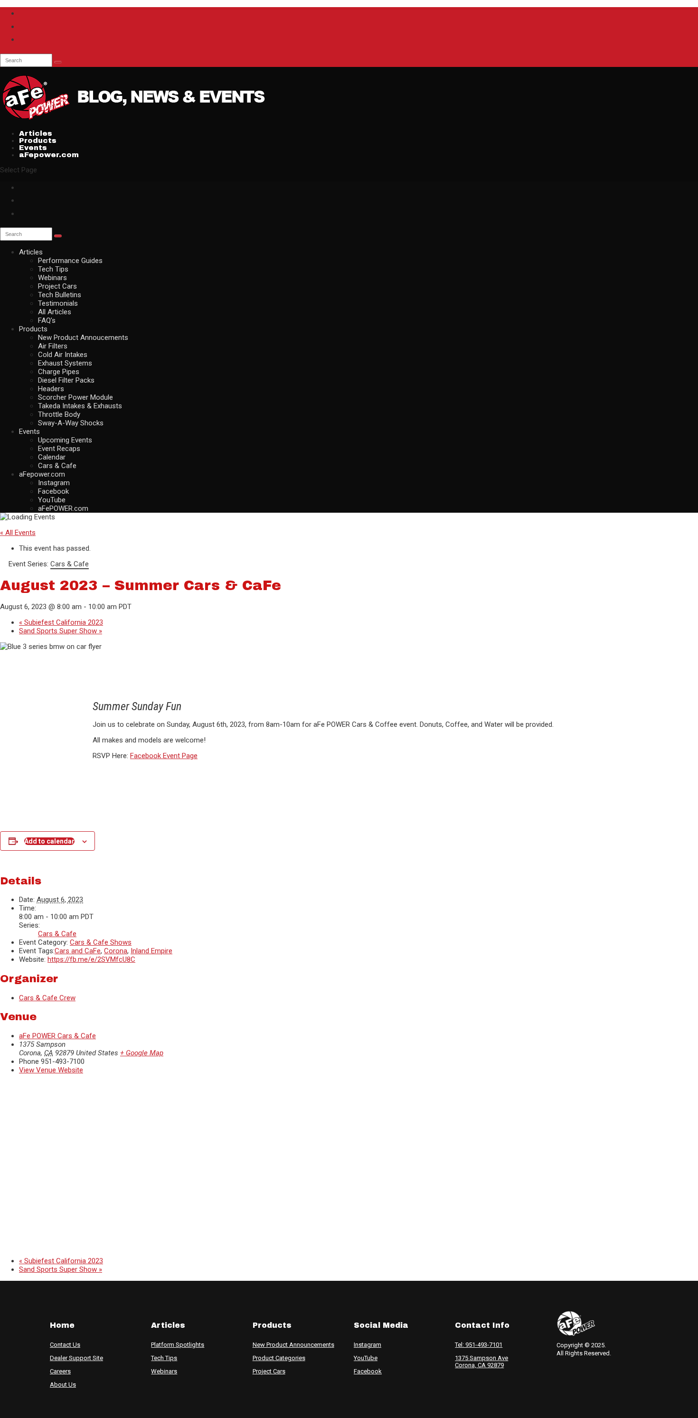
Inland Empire (151, 951)
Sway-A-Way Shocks (71, 423)
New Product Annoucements (83, 337)
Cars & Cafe (57, 465)
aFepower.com (49, 155)
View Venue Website (51, 1070)
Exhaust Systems (65, 363)
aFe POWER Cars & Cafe (57, 1036)
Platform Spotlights (177, 1344)
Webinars (52, 277)
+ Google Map (141, 1053)
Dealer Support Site (76, 1358)
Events (29, 431)
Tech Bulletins (59, 295)
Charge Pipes (58, 371)
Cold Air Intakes (62, 354)
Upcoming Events (65, 440)
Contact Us (65, 1344)
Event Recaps (59, 448)
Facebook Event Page (164, 755)
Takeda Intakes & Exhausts (80, 406)
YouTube (52, 500)
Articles (31, 252)
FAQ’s (47, 320)
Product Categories (279, 1358)
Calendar (52, 457)
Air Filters (52, 346)
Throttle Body (59, 414)
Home (62, 1325)
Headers (51, 389)
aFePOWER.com (63, 508)
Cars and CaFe (78, 951)
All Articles (54, 312)
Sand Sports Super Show (60, 631)
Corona (115, 951)
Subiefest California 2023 (61, 622)
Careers (60, 1371)
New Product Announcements (293, 1344)
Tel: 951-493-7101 (478, 1344)
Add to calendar (49, 841)
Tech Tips (53, 269)
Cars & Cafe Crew (47, 998)
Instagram (54, 483)
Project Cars (57, 286)
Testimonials (58, 303)
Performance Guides (70, 260)
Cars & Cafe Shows (101, 942)
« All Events (18, 532)
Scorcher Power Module (75, 397)
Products (33, 329)
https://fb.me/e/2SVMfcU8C (91, 959)
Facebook (53, 491)
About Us (63, 1384)
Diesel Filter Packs (66, 380)
